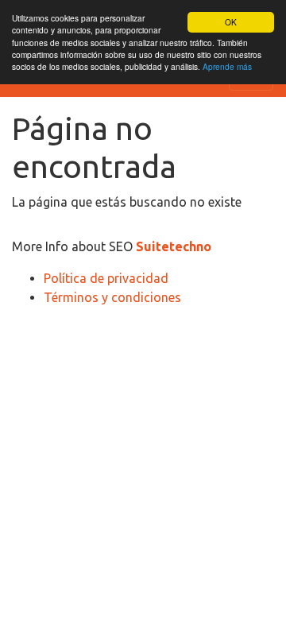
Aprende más (227, 66)
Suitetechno (173, 246)
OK (231, 22)
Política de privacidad (106, 278)
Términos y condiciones (112, 297)
